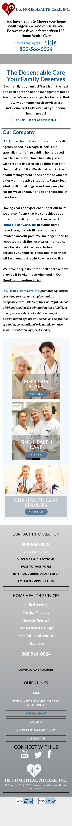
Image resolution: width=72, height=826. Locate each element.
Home (36, 692)
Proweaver (36, 788)
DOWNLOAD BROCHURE (36, 669)
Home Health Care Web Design (50, 785)
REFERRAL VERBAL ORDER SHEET (36, 574)
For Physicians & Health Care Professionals (36, 703)
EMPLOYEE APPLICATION (36, 581)
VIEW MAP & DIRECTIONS (36, 559)
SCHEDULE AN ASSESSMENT (36, 120)
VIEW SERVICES (36, 511)
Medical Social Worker (36, 636)
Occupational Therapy (36, 628)
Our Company (36, 713)
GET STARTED (36, 454)
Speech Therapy (36, 620)
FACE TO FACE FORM (36, 566)
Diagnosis (36, 643)
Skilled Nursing (36, 605)
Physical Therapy (36, 612)
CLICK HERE (36, 393)
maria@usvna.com (36, 552)
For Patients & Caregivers (36, 730)
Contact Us (36, 738)
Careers (36, 721)
